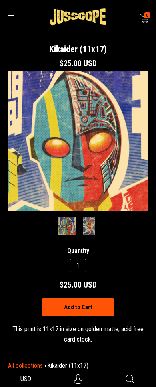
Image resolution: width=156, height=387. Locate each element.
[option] (78, 141)
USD (25, 379)
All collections (25, 365)
